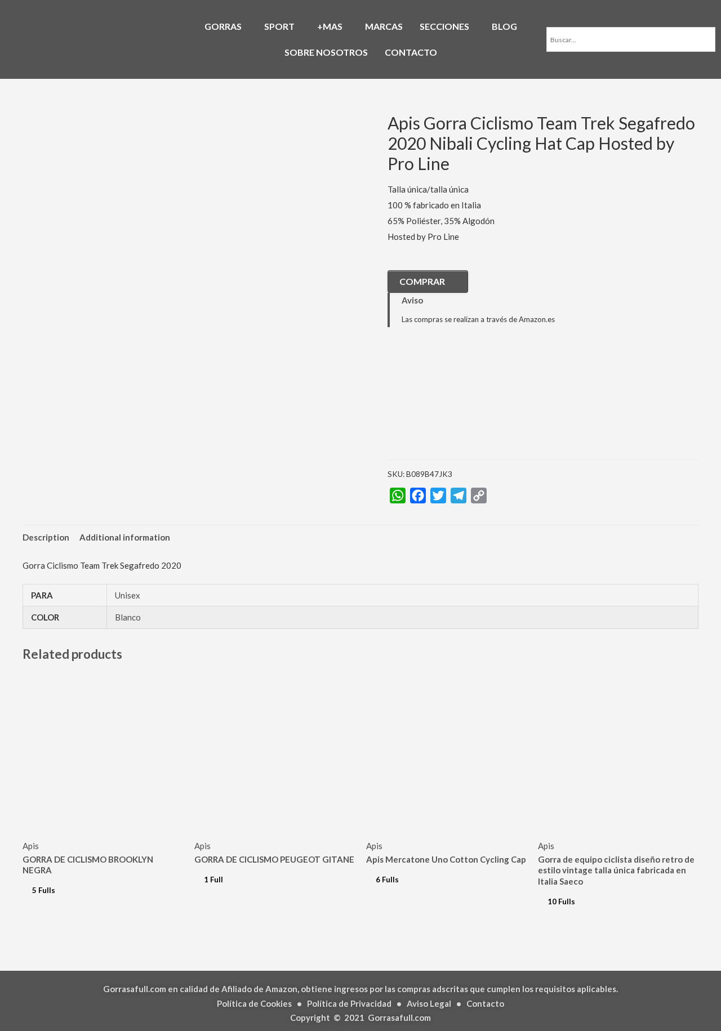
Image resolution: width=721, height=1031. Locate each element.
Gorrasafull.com (399, 1017)
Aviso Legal (429, 1003)
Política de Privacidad (349, 1003)
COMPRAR (422, 281)
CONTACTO (411, 52)
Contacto (485, 1003)
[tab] (46, 537)
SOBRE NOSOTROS (326, 52)
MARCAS (384, 26)
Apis (31, 846)
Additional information (124, 537)
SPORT (279, 26)
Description (46, 537)
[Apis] (444, 402)
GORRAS (223, 26)
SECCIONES (444, 26)
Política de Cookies (254, 1003)
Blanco (128, 617)
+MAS (329, 26)
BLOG (504, 26)
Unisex (127, 595)
